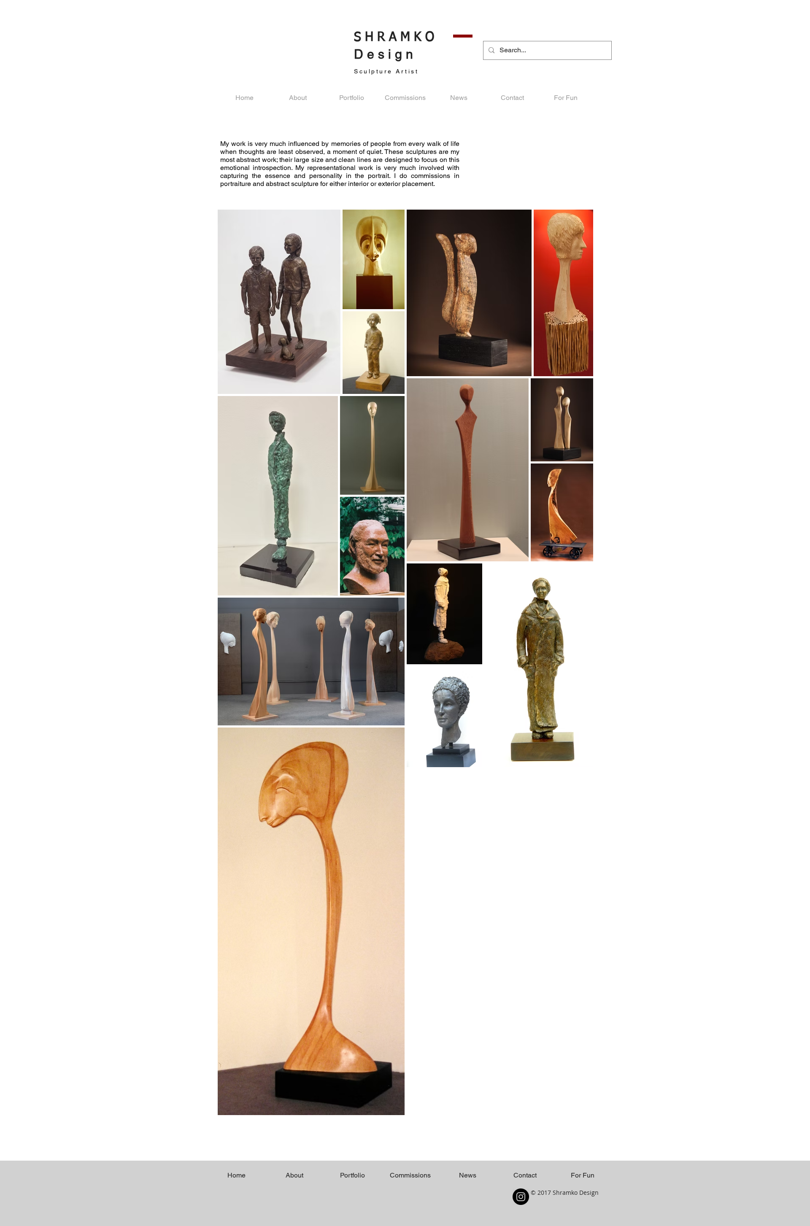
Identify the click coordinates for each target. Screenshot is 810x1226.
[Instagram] (521, 1196)
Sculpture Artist (386, 71)
